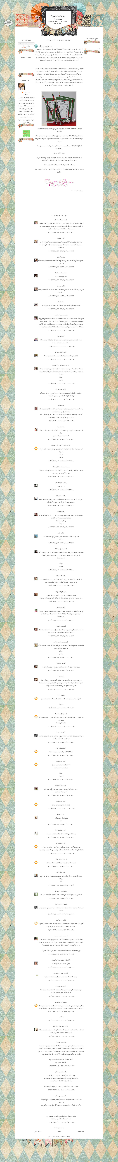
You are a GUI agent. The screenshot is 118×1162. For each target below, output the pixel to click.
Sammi (59, 814)
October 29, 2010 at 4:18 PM (61, 755)
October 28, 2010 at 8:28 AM (61, 267)
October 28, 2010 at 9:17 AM (61, 280)
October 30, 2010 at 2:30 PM (61, 885)
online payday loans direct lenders (68, 1086)
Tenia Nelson (59, 483)
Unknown (59, 761)
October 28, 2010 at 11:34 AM (61, 359)
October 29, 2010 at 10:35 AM (61, 726)
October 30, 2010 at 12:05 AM (61, 808)
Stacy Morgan (59, 592)
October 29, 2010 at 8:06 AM (61, 670)
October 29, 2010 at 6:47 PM (61, 795)
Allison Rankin (59, 859)
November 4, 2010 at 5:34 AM (61, 1036)
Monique (59, 496)
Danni (59, 427)
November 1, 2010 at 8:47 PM (61, 980)
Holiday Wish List (41, 80)
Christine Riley (59, 714)
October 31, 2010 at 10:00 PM (61, 967)
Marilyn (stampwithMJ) (59, 960)
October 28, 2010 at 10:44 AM (61, 330)
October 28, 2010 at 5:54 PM (61, 527)
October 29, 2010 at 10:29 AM (61, 689)
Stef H (59, 695)
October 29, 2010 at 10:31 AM (61, 708)
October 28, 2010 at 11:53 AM (61, 383)
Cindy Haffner (59, 273)
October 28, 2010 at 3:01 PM (61, 506)
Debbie (59, 238)
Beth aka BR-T (59, 904)
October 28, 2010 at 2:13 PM (61, 461)
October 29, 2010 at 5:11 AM (61, 657)
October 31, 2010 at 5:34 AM (61, 954)
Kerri (59, 677)
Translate (28, 48)
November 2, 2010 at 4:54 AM (61, 996)
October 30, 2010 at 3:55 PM (61, 898)
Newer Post (37, 1132)
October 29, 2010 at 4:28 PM (61, 779)
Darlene (59, 405)
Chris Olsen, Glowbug (59, 365)
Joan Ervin (59, 626)
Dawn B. (59, 576)
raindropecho (59, 1002)
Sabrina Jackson (59, 315)
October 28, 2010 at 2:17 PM (61, 477)
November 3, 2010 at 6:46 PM (61, 1020)
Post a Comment (59, 1128)
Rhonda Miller (59, 352)
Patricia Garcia (59, 549)
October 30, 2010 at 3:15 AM (61, 824)
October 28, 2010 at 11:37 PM (61, 620)
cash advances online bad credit (63, 1060)
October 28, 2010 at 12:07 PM (61, 399)
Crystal (27, 92)
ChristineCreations (59, 973)
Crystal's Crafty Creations (57, 18)
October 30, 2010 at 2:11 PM (61, 866)
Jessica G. (59, 732)
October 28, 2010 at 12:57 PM (61, 421)
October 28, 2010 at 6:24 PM (61, 543)
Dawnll (59, 336)
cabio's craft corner (59, 642)
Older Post (80, 1132)
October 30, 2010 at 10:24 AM (61, 853)
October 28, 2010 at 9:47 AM (61, 309)
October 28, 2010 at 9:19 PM (61, 570)
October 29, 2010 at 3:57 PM (61, 742)
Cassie (59, 257)
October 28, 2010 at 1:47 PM (61, 439)
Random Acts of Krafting (59, 445)
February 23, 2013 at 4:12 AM (61, 1066)
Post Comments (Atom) (63, 1136)
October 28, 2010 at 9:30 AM (61, 296)
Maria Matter (59, 786)
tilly (59, 533)
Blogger (95, 39)
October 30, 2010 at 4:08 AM (61, 837)
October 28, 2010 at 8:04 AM (61, 251)
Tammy (59, 286)
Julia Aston (59, 663)
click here (64, 1062)
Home (59, 1132)
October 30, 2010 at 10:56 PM (61, 914)
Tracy (59, 512)
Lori (59, 302)
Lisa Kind (59, 843)
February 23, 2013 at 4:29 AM (61, 1090)
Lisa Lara (59, 608)
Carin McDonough (59, 1026)
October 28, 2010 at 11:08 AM (61, 346)
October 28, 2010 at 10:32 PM (61, 586)
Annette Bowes (59, 220)
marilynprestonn (59, 936)
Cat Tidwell (59, 748)
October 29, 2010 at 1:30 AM (61, 636)
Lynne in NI (59, 891)
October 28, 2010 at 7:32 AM (61, 232)
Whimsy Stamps (57, 136)
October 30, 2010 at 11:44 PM (61, 930)
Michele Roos (59, 830)
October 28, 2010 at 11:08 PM (61, 601)
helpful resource (65, 1119)
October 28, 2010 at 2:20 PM (61, 490)
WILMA (59, 872)
